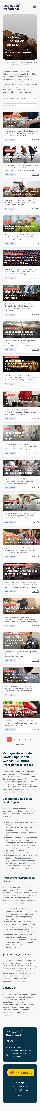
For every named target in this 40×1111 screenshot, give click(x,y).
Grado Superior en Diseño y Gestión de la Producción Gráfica (19, 401)
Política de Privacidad (20, 1086)
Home (6, 62)
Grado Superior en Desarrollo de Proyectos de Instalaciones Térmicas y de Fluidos (20, 260)
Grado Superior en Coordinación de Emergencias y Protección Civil (20, 712)
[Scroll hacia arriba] (34, 1099)
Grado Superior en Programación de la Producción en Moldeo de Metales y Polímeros (21, 364)
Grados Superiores (14, 64)
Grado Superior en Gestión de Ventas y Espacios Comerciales (21, 540)
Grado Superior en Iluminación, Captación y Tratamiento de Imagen (21, 156)
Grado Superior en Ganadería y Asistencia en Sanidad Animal (21, 192)
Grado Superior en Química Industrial (19, 227)
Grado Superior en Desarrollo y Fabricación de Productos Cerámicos (21, 122)
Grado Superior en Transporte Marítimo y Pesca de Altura (20, 333)
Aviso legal (20, 1083)
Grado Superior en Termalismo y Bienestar (20, 609)
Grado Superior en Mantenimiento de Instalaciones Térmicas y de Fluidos (19, 641)
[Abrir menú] (34, 6)
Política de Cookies (20, 1090)
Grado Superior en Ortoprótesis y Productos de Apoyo (19, 435)
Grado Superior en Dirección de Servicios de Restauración (21, 471)
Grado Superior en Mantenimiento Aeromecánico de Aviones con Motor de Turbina (20, 572)
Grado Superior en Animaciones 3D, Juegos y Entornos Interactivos (18, 677)
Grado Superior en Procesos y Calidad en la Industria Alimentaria (20, 295)
